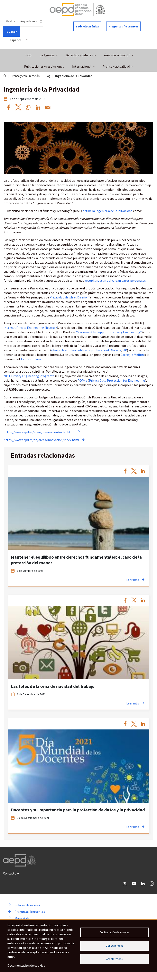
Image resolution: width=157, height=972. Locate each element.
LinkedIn (142, 883)
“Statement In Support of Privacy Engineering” (109, 332)
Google (116, 350)
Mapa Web (22, 918)
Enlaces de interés (27, 905)
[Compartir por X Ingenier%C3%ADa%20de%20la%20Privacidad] (18, 107)
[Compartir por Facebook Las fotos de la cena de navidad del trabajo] (125, 600)
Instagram (151, 883)
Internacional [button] (81, 66)
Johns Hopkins (30, 359)
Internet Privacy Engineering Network (30, 328)
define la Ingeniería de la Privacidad (107, 211)
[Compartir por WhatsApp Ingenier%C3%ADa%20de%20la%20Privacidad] (28, 107)
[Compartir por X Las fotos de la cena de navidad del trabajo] (134, 600)
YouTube (133, 883)
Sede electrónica (87, 26)
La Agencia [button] (47, 55)
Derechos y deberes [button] (79, 55)
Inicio (27, 55)
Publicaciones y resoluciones (44, 66)
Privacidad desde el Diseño (68, 297)
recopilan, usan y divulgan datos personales (115, 280)
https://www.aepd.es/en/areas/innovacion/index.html (41, 440)
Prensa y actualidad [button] (116, 66)
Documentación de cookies (26, 965)
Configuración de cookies (114, 932)
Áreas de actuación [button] (117, 55)
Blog (47, 76)
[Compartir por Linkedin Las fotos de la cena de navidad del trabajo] (142, 600)
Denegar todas (114, 945)
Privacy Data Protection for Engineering (117, 380)
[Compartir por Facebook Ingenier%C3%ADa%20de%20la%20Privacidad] (8, 107)
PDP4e (82, 380)
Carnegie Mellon (132, 355)
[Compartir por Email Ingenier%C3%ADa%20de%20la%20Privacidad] (48, 107)
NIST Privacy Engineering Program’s (29, 376)
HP (125, 350)
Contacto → (11, 873)
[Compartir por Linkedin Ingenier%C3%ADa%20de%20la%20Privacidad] (38, 107)
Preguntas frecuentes (123, 26)
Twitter (124, 883)
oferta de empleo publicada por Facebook (80, 350)
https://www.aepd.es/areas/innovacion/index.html (39, 432)
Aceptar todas (114, 959)
